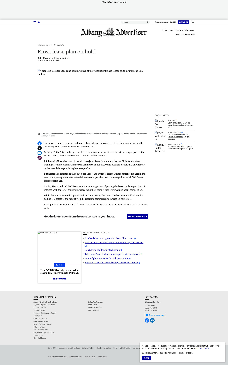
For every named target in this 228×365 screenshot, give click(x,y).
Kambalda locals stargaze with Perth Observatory (109, 238)
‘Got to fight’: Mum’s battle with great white (107, 258)
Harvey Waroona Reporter (43, 324)
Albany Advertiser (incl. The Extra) (45, 302)
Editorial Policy (87, 348)
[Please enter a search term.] (147, 22)
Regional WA (59, 45)
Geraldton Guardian (40, 319)
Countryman (38, 316)
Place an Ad (189, 30)
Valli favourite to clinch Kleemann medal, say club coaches (114, 242)
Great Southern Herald (41, 321)
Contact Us (52, 348)
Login (173, 22)
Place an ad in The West (122, 348)
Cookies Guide (203, 348)
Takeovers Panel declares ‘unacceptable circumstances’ (112, 254)
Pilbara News (92, 305)
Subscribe (183, 22)
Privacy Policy (90, 357)
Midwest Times (39, 335)
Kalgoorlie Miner (39, 327)
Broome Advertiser (40, 308)
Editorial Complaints (103, 348)
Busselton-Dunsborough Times (44, 313)
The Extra (179, 30)
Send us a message (156, 315)
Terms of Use (102, 357)
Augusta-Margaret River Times (44, 305)
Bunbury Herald (39, 310)
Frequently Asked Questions (69, 348)
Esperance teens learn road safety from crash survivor (111, 262)
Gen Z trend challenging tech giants (102, 250)
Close (146, 358)
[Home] (39, 22)
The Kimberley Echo (41, 330)
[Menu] (35, 22)
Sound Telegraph (93, 310)
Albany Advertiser (44, 45)
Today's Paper (167, 30)
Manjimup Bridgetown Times (44, 332)
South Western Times (95, 308)
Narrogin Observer (40, 338)
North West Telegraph (95, 302)
